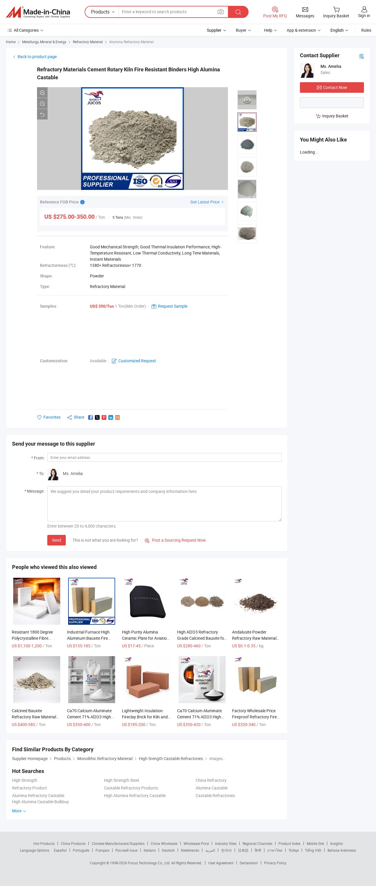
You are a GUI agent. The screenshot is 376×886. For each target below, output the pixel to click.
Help (268, 30)
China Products (73, 843)
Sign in (364, 15)
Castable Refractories (215, 795)
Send (56, 540)
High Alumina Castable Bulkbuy (40, 801)
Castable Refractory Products (131, 788)
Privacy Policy (275, 862)
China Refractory (211, 780)
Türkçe (293, 850)
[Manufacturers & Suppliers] (38, 12)
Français (102, 850)
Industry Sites (225, 843)
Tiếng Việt (313, 850)
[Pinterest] (104, 417)
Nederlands (190, 850)
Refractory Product (29, 788)
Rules (366, 30)
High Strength (24, 780)
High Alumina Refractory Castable (135, 795)
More (17, 810)
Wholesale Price (196, 843)
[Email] (117, 417)
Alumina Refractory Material (131, 41)
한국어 (226, 850)
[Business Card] (361, 56)
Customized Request (137, 360)
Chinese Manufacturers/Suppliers (118, 843)
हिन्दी (258, 850)
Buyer (241, 30)
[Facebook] (90, 417)
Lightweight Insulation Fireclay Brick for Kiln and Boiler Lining (145, 717)
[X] (97, 417)
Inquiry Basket (335, 116)
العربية (210, 850)
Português (81, 850)
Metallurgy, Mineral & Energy (44, 41)
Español (60, 850)
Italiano (150, 850)
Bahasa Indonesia (342, 850)
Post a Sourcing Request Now (175, 540)
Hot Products (44, 843)
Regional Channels (257, 843)
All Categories (26, 30)
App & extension (301, 30)
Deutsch (168, 850)
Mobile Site (315, 843)
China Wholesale (164, 843)
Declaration (249, 862)
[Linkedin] (110, 417)
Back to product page (37, 56)
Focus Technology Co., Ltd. (149, 862)
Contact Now (335, 87)
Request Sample (172, 306)
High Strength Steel (121, 780)
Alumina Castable (212, 788)
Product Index (289, 843)
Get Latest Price (205, 202)
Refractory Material (88, 41)
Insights (336, 843)
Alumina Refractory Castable (38, 795)
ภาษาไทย (274, 850)
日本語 (243, 850)
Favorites (52, 417)
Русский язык (126, 850)
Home (11, 41)
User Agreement (221, 862)
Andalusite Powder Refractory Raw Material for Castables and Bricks (254, 638)
